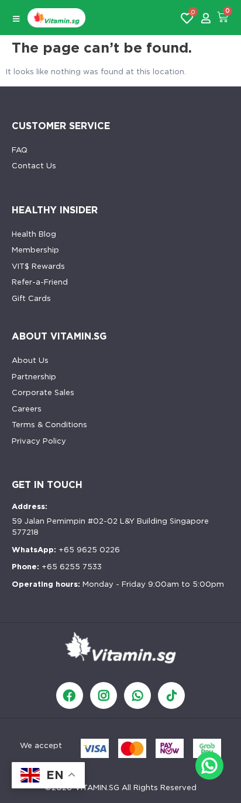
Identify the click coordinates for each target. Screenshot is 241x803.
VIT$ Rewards (38, 266)
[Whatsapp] (137, 695)
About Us (30, 360)
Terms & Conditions (49, 424)
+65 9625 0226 (66, 549)
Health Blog (34, 234)
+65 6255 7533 (57, 566)
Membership (35, 249)
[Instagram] (103, 695)
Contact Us (34, 165)
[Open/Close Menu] (16, 19)
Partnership (34, 376)
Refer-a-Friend (40, 282)
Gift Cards (31, 298)
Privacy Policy (39, 441)
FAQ (19, 150)
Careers (27, 408)
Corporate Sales (43, 392)
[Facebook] (69, 695)
